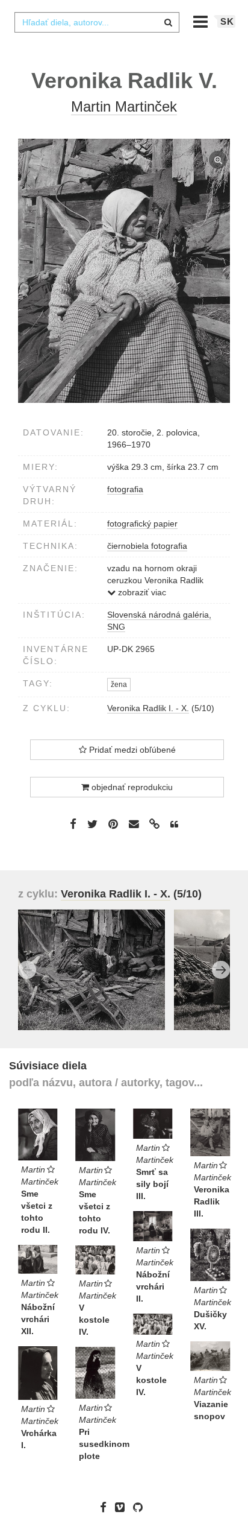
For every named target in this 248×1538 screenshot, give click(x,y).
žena (119, 684)
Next (221, 970)
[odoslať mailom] (134, 824)
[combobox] (96, 22)
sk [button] (227, 21)
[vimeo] (123, 1507)
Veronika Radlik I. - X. (148, 708)
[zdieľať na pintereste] (113, 823)
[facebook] (106, 1507)
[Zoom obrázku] (124, 271)
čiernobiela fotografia (147, 546)
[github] (141, 1507)
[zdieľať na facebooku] (73, 823)
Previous (27, 970)
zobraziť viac (141, 592)
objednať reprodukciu (131, 787)
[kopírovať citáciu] (174, 824)
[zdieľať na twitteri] (92, 823)
